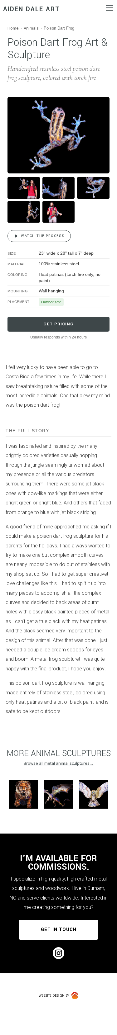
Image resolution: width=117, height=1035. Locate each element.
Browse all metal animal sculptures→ (59, 763)
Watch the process (43, 236)
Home (13, 28)
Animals (31, 28)
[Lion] (23, 794)
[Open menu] (109, 7)
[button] (58, 135)
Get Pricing (58, 324)
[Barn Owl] (94, 794)
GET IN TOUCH (58, 929)
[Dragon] (58, 794)
